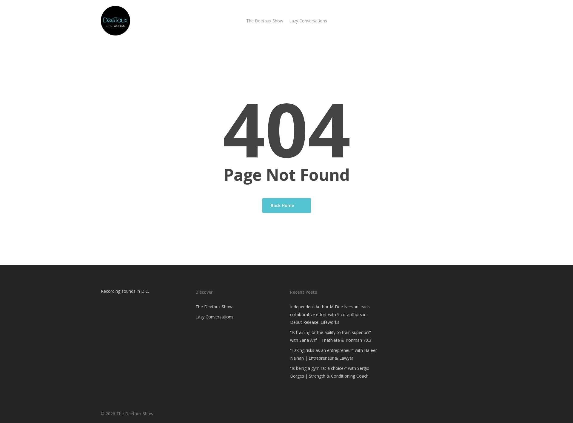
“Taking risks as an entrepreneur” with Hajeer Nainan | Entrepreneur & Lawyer (333, 354)
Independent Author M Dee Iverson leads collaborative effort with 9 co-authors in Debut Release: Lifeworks (330, 314)
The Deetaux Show (213, 306)
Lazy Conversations (214, 317)
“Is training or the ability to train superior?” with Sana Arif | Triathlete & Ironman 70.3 (330, 336)
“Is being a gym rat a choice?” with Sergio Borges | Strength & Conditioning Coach (329, 372)
